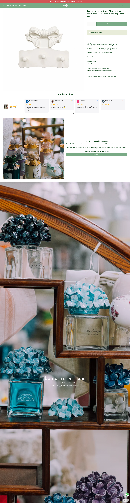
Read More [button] (28, 110)
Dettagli (89, 40)
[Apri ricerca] (119, 5)
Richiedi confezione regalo (96, 32)
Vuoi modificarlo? (91, 82)
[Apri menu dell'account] (122, 5)
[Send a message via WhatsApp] (127, 495)
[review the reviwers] (46, 100)
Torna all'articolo (96, 154)
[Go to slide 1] (73, 113)
